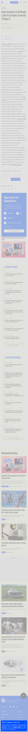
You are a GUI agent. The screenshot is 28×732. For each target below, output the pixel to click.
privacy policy (17, 727)
